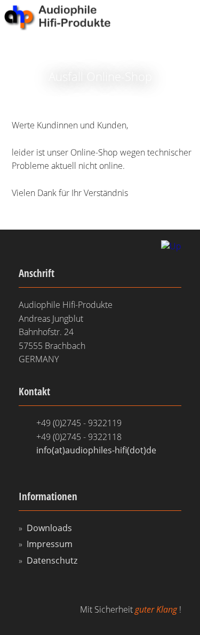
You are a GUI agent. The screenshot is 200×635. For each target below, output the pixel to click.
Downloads (49, 528)
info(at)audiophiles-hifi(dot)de (96, 450)
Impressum (50, 544)
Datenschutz (52, 560)
